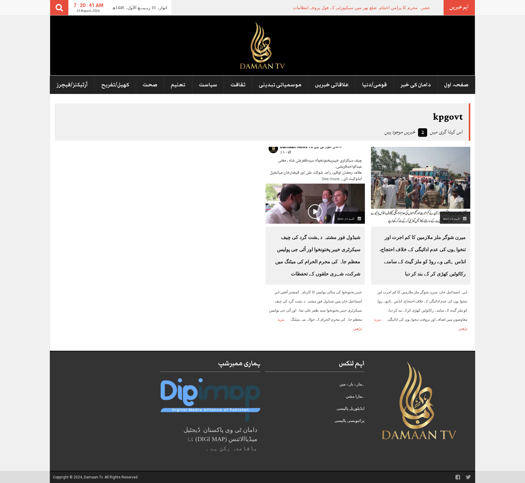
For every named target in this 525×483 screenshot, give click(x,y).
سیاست (208, 85)
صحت (150, 85)
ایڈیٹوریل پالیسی (351, 408)
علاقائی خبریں (332, 85)
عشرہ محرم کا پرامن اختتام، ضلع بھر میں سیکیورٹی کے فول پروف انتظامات (361, 7)
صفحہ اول (456, 85)
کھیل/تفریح (115, 85)
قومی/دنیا (374, 85)
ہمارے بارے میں (352, 384)
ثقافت (238, 85)
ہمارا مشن (355, 396)
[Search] (59, 8)
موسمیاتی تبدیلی (280, 85)
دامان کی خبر (415, 85)
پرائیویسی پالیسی (350, 420)
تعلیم (178, 85)
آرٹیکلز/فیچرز (72, 85)
